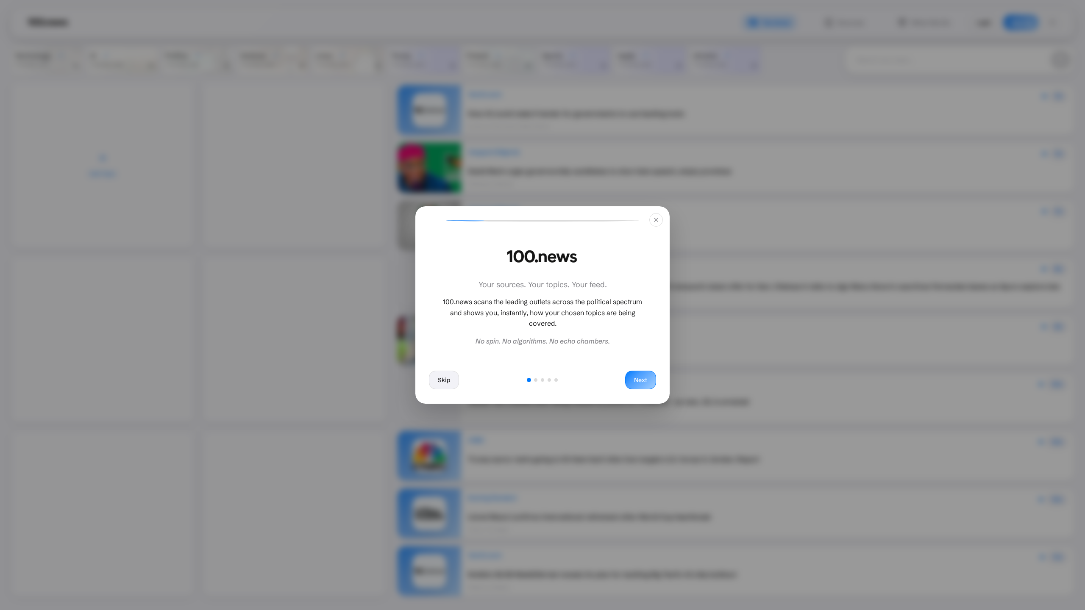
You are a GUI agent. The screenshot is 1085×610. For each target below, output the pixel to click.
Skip (444, 380)
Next (640, 380)
